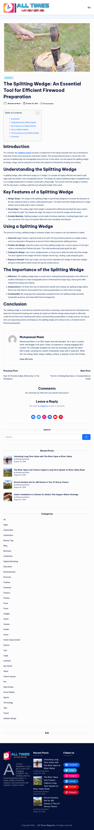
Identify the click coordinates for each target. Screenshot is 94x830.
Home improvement (11, 640)
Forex (5, 608)
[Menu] (89, 7)
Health (6, 629)
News (5, 671)
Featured (7, 587)
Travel (6, 713)
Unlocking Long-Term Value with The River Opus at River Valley (43, 456)
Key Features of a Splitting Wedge (23, 126)
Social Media (8, 692)
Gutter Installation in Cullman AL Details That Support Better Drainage (46, 494)
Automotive (8, 535)
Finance (6, 593)
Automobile (8, 530)
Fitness (6, 598)
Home (5, 635)
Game (6, 619)
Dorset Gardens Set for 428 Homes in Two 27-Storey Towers (41, 482)
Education (7, 567)
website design (9, 718)
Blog (5, 546)
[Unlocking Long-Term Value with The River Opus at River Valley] (7, 460)
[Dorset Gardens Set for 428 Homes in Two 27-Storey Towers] (7, 484)
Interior (6, 645)
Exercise (7, 577)
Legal (5, 656)
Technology (8, 703)
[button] (26, 359)
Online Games (9, 676)
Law (5, 650)
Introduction (15, 119)
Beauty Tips (8, 540)
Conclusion (15, 136)
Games (6, 624)
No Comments (48, 104)
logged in (44, 406)
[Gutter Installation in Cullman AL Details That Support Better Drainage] (7, 497)
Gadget (6, 614)
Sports (6, 697)
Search (47, 430)
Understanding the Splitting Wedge (23, 122)
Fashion (6, 582)
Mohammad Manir (32, 337)
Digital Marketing (10, 561)
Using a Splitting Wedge (19, 129)
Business (8, 78)
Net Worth (7, 666)
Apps (5, 525)
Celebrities (8, 556)
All (4, 519)
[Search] (86, 437)
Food (5, 603)
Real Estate (8, 687)
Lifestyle (7, 661)
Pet (4, 682)
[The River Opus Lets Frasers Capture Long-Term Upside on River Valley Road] (7, 472)
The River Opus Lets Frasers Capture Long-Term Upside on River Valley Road (49, 470)
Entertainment (9, 572)
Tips (5, 708)
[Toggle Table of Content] (36, 113)
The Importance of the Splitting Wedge (25, 133)
